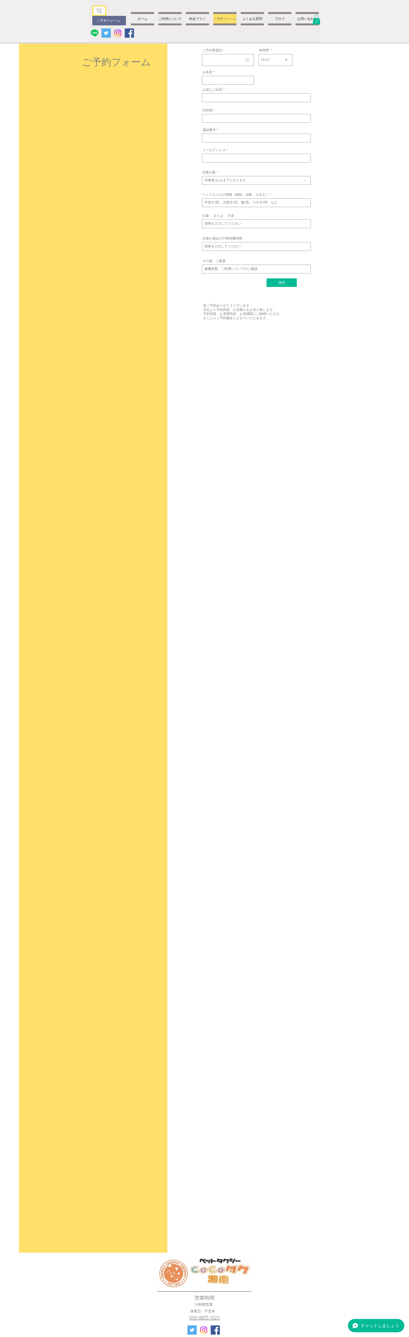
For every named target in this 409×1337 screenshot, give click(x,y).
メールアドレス (214, 150)
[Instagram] (117, 33)
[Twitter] (106, 33)
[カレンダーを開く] (247, 60)
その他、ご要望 (214, 261)
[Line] (94, 33)
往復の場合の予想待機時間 (222, 238)
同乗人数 (209, 172)
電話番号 (209, 129)
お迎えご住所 (212, 89)
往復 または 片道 (218, 215)
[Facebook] (129, 33)
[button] (316, 20)
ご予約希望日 (214, 50)
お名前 (207, 72)
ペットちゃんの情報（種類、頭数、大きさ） (235, 194)
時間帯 (264, 50)
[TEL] (99, 10)
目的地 (207, 110)
